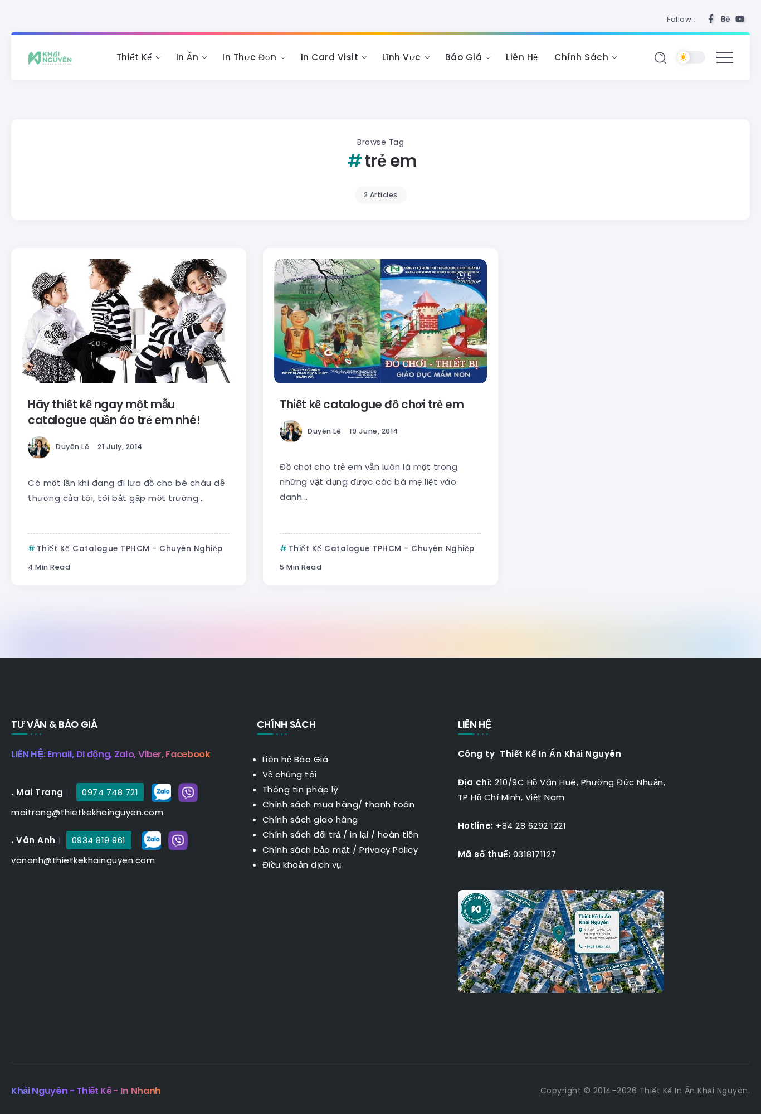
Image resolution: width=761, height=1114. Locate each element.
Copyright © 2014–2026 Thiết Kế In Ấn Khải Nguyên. (645, 1090)
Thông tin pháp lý (300, 789)
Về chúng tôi (289, 774)
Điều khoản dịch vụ (302, 864)
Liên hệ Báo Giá (295, 759)
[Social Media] (710, 18)
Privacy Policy (388, 849)
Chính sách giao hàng (310, 819)
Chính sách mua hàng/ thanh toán (338, 804)
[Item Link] (128, 321)
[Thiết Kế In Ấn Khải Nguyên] (53, 57)
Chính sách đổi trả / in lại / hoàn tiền (340, 834)
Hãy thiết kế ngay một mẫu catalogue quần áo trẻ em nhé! (114, 412)
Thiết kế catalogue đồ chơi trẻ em (372, 404)
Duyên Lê (72, 446)
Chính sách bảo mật (306, 849)
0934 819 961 (99, 840)
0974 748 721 (110, 792)
